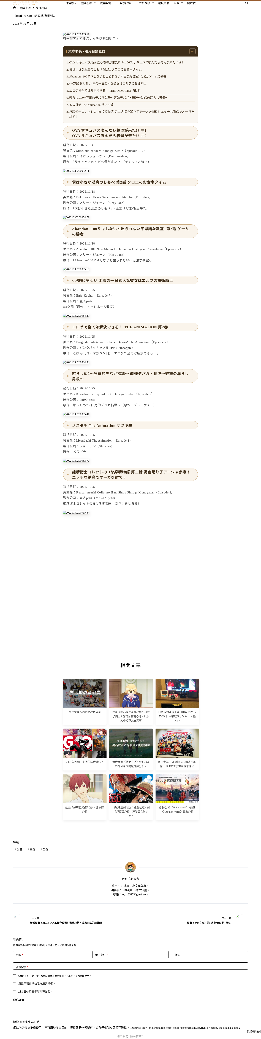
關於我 (191, 3)
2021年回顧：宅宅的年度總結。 (85, 762)
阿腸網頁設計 (254, 1031)
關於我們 (122, 1036)
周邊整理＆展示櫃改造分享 (85, 712)
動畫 (18, 849)
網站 (177, 955)
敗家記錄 (125, 3)
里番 (44, 849)
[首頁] (14, 8)
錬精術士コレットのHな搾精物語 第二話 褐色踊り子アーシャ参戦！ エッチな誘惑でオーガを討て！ (131, 114)
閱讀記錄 (106, 3)
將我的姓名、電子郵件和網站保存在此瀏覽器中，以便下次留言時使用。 (54, 975)
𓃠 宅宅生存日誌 (25, 1)
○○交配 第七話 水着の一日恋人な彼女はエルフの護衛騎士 (108, 83)
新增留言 (22, 967)
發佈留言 (19, 1000)
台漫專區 (71, 3)
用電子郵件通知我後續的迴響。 (37, 983)
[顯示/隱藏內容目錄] (191, 51)
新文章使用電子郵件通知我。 (35, 991)
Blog (176, 2)
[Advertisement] (130, 543)
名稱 (19, 954)
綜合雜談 (144, 3)
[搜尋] (246, 3)
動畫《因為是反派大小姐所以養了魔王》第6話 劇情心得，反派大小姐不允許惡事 (131, 716)
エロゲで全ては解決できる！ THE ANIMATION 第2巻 (105, 90)
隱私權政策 (137, 1036)
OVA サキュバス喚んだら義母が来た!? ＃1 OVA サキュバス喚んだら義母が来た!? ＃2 (126, 62)
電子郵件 (101, 954)
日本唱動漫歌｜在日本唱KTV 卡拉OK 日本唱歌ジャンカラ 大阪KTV (177, 716)
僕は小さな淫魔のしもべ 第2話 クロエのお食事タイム (105, 69)
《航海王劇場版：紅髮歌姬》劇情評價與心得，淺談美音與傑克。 (131, 811)
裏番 (31, 849)
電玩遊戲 (163, 3)
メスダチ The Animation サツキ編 (91, 105)
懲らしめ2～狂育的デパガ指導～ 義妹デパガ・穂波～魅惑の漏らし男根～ (118, 98)
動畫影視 (87, 3)
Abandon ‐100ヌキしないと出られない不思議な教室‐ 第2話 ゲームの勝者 (118, 76)
